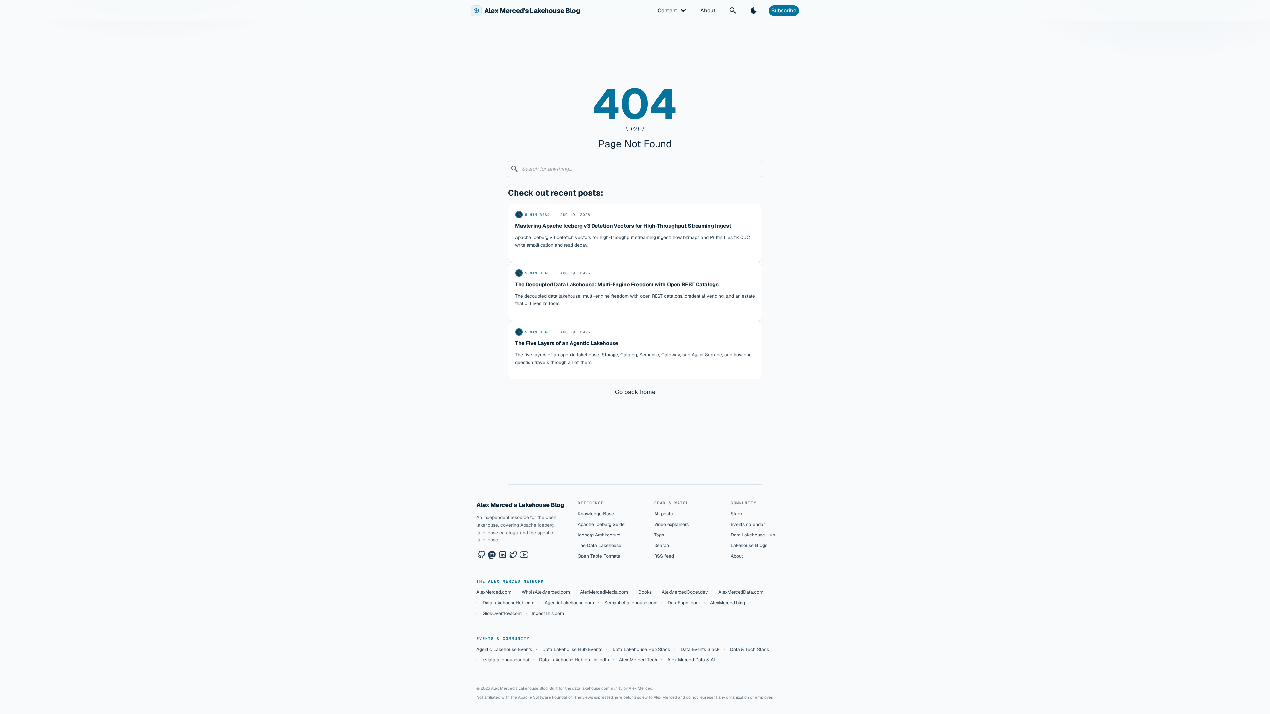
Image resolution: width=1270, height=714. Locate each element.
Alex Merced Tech (638, 660)
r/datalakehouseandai (506, 660)
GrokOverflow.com (502, 613)
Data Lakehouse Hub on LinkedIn (574, 660)
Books (645, 592)
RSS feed (664, 556)
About (708, 10)
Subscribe (783, 10)
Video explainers (671, 524)
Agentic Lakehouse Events (504, 649)
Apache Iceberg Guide (601, 524)
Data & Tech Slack (749, 649)
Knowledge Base (596, 514)
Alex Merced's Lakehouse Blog (520, 505)
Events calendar (748, 524)
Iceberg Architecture (599, 535)
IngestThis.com (548, 613)
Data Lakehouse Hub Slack (641, 649)
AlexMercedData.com (740, 592)
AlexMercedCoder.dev (685, 592)
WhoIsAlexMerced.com (546, 592)
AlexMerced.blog (727, 603)
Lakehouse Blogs (749, 545)
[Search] (733, 10)
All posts (663, 514)
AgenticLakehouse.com (569, 603)
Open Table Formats (599, 556)
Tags (659, 535)
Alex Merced (640, 688)
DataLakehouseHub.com (508, 603)
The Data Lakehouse (599, 545)
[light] (754, 10)
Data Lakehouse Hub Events (572, 649)
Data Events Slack (700, 649)
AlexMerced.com (493, 592)
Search (661, 545)
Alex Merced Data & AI (691, 660)
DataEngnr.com (684, 603)
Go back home (635, 392)
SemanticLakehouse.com (630, 603)
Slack (737, 514)
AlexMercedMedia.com (604, 592)
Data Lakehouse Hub (753, 535)
